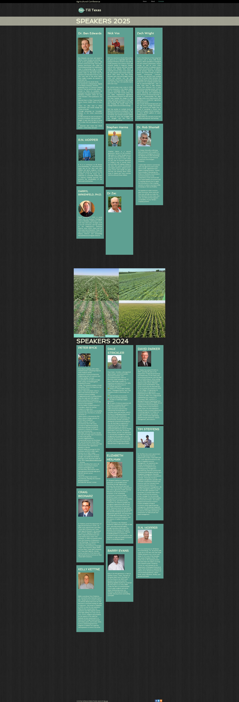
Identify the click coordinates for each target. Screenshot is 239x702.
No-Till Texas (90, 10)
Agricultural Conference (88, 1)
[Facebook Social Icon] (156, 701)
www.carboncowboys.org (93, 460)
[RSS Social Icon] (161, 701)
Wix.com (106, 701)
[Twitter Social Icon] (158, 701)
